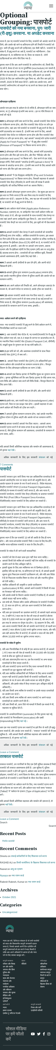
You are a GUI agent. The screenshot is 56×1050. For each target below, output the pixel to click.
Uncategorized (9, 912)
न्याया (5, 1007)
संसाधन (42, 457)
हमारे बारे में (6, 1004)
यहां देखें (11, 450)
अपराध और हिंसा (9, 969)
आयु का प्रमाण (16, 869)
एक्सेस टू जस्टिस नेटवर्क (11, 1013)
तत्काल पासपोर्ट (11, 756)
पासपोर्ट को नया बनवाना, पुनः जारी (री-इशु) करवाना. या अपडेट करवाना (27, 31)
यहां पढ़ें (23, 721)
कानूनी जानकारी (36, 1004)
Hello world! (8, 841)
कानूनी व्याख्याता (8, 961)
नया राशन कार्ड (18, 875)
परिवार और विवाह (9, 964)
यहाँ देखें (23, 738)
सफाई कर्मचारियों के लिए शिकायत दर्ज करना (29, 856)
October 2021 (9, 897)
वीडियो (24, 964)
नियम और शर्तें (36, 1007)
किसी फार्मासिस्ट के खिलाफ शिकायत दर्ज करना (36, 862)
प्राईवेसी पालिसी (36, 1010)
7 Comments (6, 464)
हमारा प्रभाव (7, 1010)
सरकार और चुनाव (9, 992)
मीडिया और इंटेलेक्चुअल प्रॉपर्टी (7, 998)
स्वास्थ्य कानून (45, 972)
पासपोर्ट (5, 469)
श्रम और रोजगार (9, 978)
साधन (23, 961)
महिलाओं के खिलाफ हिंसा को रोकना (46, 984)
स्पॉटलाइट (43, 961)
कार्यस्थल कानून (46, 969)
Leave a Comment (9, 752)
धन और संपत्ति (8, 966)
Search (3, 822)
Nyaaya (4, 875)
